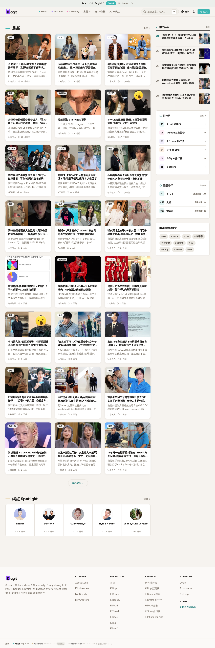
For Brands (81, 594)
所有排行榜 (151, 582)
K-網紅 (116, 11)
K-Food (114, 605)
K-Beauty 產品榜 (173, 132)
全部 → (147, 28)
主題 (85, 11)
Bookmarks (186, 588)
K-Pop (44, 11)
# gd (191, 243)
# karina (178, 249)
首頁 (112, 582)
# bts (186, 236)
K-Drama (58, 11)
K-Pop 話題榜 (171, 124)
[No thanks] (132, 3)
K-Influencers (82, 588)
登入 (205, 11)
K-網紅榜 (168, 167)
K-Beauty (74, 11)
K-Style (114, 617)
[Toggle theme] (194, 11)
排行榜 (102, 11)
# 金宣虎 (165, 243)
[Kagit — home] (11, 11)
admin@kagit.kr (188, 606)
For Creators (82, 600)
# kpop (164, 249)
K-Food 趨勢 (170, 149)
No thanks (123, 3)
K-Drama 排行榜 (172, 141)
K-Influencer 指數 (154, 617)
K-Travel (114, 611)
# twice (175, 236)
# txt (163, 236)
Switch (111, 3)
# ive (189, 249)
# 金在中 (179, 243)
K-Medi (114, 628)
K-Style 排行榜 (171, 158)
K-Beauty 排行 (152, 594)
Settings (184, 594)
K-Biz (113, 622)
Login (183, 582)
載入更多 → (78, 483)
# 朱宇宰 (198, 236)
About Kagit (81, 582)
